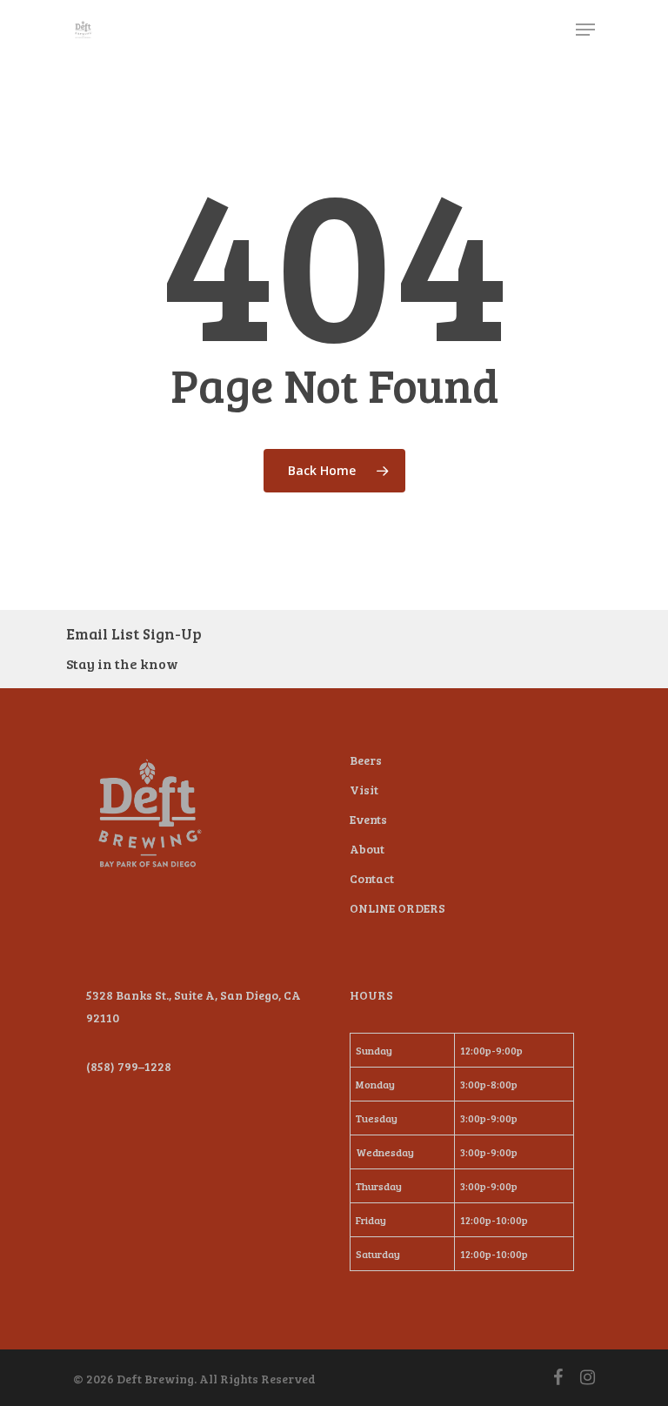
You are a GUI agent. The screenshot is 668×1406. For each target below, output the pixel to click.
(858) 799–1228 (128, 1066)
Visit (364, 789)
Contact (372, 878)
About (367, 848)
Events (368, 819)
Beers (366, 760)
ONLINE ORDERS (397, 908)
